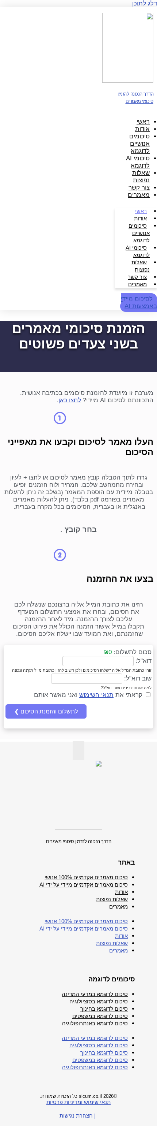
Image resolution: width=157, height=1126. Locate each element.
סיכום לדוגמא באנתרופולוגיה (95, 1023)
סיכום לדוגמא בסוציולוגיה (98, 1001)
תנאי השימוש (96, 694)
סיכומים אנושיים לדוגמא (139, 143)
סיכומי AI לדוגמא (138, 162)
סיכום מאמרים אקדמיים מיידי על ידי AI (83, 884)
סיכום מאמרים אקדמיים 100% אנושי (86, 877)
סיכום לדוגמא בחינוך (104, 1009)
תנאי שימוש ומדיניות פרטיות (78, 1102)
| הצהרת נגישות (78, 1115)
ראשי (143, 121)
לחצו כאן (69, 400)
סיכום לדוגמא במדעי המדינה (95, 994)
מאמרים (139, 194)
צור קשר (139, 187)
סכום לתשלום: (132, 652)
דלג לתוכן (144, 3)
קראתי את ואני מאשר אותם (89, 694)
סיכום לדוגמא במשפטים (100, 1016)
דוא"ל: (143, 660)
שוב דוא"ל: (137, 678)
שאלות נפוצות (141, 176)
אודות (142, 129)
